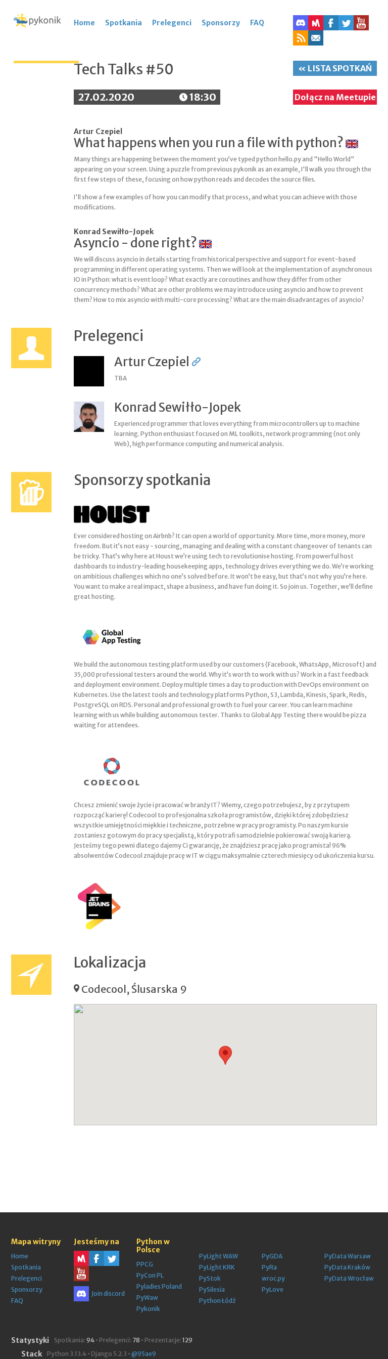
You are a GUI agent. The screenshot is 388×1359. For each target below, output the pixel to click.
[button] (300, 38)
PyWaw (147, 1297)
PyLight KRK (217, 1267)
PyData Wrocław (349, 1278)
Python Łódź (217, 1300)
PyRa (269, 1267)
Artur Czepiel (98, 131)
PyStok (210, 1278)
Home (84, 22)
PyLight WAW (218, 1256)
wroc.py (273, 1278)
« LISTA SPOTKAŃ (335, 68)
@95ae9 (143, 1353)
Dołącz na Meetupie (335, 97)
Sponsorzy (221, 22)
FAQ (257, 22)
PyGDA (272, 1256)
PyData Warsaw (347, 1256)
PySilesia (212, 1289)
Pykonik (148, 1308)
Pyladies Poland (159, 1286)
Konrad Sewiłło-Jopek (114, 231)
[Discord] (300, 22)
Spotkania (123, 22)
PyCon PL (150, 1275)
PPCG (144, 1264)
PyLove (272, 1289)
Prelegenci (171, 22)
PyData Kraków (347, 1267)
